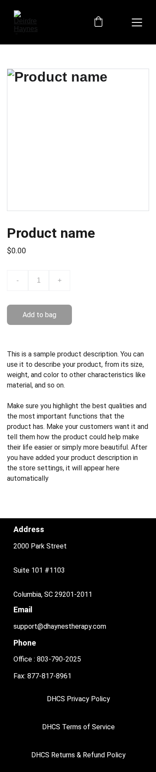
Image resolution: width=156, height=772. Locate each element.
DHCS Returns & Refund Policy (78, 755)
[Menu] (137, 22)
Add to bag (39, 315)
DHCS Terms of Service (78, 727)
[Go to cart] (98, 22)
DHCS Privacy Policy (78, 699)
